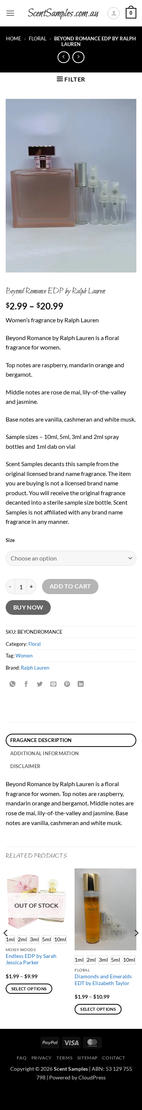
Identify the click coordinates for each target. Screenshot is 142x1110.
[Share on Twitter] (40, 684)
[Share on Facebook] (26, 684)
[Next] (135, 948)
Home (13, 38)
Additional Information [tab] (44, 753)
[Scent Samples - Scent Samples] (63, 13)
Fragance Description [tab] (41, 740)
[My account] (114, 13)
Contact (113, 1058)
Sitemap (87, 1058)
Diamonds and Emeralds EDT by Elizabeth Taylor (103, 979)
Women (24, 656)
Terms (64, 1058)
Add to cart (70, 586)
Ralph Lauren (35, 668)
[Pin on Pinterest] (67, 684)
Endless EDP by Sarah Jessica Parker (31, 959)
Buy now (28, 607)
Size (10, 540)
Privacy (41, 1058)
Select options (29, 988)
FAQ (22, 1058)
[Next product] (63, 57)
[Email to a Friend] (53, 684)
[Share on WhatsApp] (12, 684)
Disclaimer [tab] (25, 766)
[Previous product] (78, 57)
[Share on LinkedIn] (81, 684)
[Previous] (6, 948)
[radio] (22, 940)
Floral (38, 38)
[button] (10, 13)
